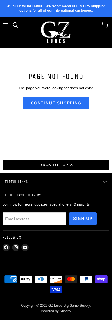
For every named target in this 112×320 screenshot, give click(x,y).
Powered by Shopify (56, 311)
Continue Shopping (56, 102)
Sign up (82, 218)
